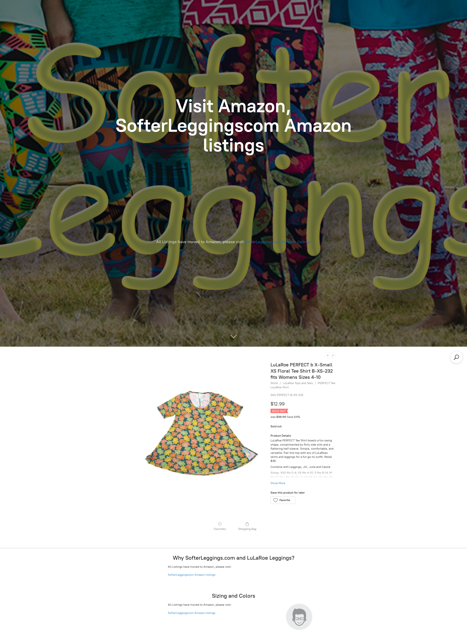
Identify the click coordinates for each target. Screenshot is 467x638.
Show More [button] (278, 483)
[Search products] (456, 357)
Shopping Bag (247, 529)
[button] (283, 500)
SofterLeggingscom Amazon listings (278, 241)
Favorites (220, 529)
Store (274, 383)
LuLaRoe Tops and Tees (298, 383)
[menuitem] (327, 355)
